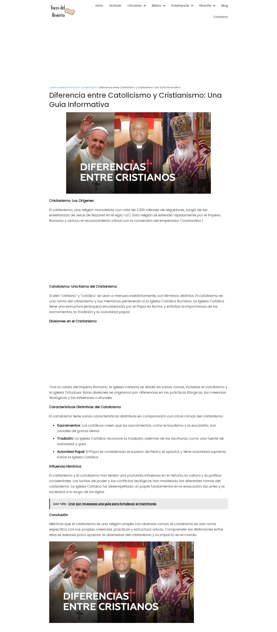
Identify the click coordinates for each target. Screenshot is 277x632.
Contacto (220, 17)
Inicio (99, 5)
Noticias (115, 5)
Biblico (156, 5)
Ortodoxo (135, 5)
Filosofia (205, 5)
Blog (224, 5)
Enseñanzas (180, 5)
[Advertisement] (138, 54)
